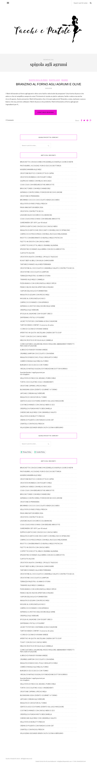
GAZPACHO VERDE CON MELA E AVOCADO (35, 181)
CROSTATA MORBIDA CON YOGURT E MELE (36, 177)
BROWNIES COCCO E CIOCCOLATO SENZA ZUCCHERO (40, 200)
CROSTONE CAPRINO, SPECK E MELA (33, 386)
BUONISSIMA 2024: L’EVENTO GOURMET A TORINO (38, 389)
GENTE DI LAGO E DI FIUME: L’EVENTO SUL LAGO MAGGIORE (42, 401)
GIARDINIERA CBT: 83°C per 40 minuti (33, 223)
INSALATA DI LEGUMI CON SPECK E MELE (34, 295)
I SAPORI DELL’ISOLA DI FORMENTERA (33, 291)
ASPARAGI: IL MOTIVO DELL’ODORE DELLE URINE (37, 306)
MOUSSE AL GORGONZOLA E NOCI (32, 298)
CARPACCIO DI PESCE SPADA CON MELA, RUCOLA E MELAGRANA (43, 234)
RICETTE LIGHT (54, 80)
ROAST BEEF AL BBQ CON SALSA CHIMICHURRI (37, 260)
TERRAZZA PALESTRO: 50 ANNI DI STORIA (35, 276)
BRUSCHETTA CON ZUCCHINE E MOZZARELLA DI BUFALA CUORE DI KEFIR (46, 162)
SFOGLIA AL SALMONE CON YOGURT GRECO (36, 314)
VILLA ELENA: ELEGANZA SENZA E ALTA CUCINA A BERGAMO (41, 427)
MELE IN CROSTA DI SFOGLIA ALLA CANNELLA (36, 340)
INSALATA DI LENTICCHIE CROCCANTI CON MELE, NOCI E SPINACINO (45, 230)
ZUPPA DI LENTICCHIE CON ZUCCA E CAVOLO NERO (39, 226)
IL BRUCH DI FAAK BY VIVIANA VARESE (34, 350)
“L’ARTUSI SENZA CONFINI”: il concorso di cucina (37, 325)
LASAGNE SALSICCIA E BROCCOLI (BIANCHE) (36, 215)
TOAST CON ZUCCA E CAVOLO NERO (33, 336)
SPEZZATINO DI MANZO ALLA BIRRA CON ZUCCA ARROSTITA (42, 249)
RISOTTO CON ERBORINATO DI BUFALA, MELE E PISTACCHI (41, 238)
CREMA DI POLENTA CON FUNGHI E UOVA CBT (37, 420)
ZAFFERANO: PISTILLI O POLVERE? (32, 317)
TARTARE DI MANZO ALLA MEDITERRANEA (35, 264)
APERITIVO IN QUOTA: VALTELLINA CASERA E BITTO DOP (41, 333)
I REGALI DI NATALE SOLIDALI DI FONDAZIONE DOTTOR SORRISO (44, 369)
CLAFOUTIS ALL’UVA (27, 253)
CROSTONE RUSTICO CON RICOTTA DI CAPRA (37, 173)
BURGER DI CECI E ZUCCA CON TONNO (34, 365)
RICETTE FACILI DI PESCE (38, 80)
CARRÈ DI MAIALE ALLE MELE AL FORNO (34, 361)
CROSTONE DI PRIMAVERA (29, 196)
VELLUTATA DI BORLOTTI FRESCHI (32, 416)
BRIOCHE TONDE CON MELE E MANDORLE (35, 188)
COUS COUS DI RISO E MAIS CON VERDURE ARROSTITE (40, 219)
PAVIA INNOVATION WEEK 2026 (31, 207)
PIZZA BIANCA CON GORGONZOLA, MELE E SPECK (38, 283)
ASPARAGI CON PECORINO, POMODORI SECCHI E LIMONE (41, 192)
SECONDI (64, 80)
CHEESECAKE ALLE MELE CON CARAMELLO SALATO (38, 412)
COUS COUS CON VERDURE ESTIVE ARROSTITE (37, 185)
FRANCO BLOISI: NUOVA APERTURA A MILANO (37, 287)
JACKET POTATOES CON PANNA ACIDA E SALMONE (38, 321)
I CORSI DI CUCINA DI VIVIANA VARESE (34, 329)
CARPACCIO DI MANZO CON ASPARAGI (34, 302)
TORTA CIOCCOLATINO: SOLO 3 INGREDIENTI (36, 382)
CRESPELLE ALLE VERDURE (29, 310)
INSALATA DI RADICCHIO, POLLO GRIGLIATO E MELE (39, 357)
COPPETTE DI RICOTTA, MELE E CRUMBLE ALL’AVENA (39, 245)
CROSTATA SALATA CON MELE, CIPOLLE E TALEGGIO (39, 257)
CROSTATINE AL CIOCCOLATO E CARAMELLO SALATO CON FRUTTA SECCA (47, 268)
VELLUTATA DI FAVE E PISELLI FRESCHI (33, 204)
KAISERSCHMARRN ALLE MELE (30, 169)
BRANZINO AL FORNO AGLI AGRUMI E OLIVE (48, 84)
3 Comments (10, 120)
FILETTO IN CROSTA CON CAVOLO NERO (35, 241)
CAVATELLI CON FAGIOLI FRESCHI (32, 424)
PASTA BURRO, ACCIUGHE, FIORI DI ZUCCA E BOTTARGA (40, 166)
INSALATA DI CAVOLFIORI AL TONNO (33, 397)
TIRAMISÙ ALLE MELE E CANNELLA (32, 279)
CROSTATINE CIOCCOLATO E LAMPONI (34, 272)
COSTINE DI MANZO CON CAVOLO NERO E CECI (37, 405)
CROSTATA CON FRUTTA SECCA (31, 211)
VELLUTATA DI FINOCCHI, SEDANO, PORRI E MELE (38, 378)
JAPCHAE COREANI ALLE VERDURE (32, 393)
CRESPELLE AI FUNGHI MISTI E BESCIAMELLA (36, 408)
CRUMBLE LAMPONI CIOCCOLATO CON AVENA (37, 353)
